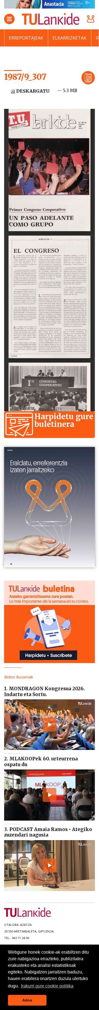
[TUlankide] (50, 19)
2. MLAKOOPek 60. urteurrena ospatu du (41, 761)
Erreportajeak (26, 38)
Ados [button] (27, 1000)
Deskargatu (32, 91)
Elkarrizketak (69, 38)
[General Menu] (9, 19)
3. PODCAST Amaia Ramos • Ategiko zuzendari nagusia (48, 832)
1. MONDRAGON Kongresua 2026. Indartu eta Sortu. (44, 691)
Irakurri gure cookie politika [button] (47, 986)
